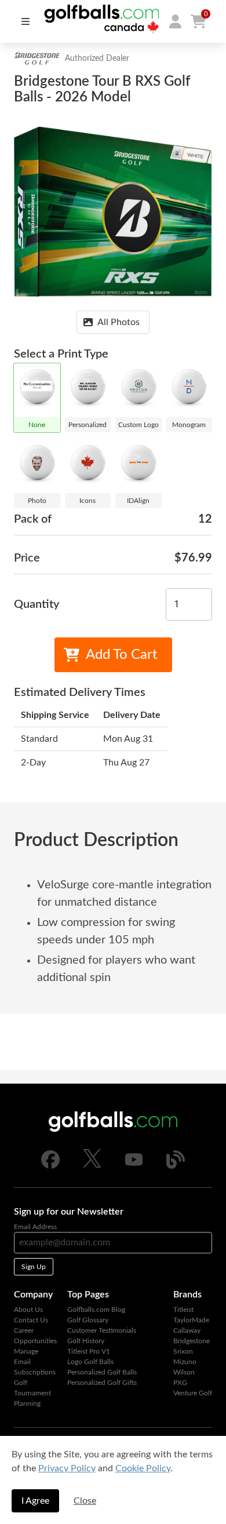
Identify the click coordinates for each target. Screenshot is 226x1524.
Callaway (187, 1330)
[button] (175, 21)
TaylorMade (191, 1320)
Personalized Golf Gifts (102, 1382)
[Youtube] (134, 1166)
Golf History (85, 1340)
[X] (92, 1165)
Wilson (184, 1372)
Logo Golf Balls (90, 1361)
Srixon (183, 1351)
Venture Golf (192, 1393)
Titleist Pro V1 (88, 1351)
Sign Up (33, 1266)
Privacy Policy (67, 1468)
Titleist (183, 1309)
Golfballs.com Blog (96, 1309)
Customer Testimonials (101, 1330)
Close (85, 1500)
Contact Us (31, 1320)
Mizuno (184, 1361)
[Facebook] (50, 1166)
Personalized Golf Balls (102, 1372)
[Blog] (175, 1166)
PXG (180, 1382)
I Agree (35, 1500)
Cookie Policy (142, 1468)
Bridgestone (191, 1340)
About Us (28, 1309)
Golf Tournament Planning (32, 1393)
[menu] (25, 21)
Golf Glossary (87, 1320)
